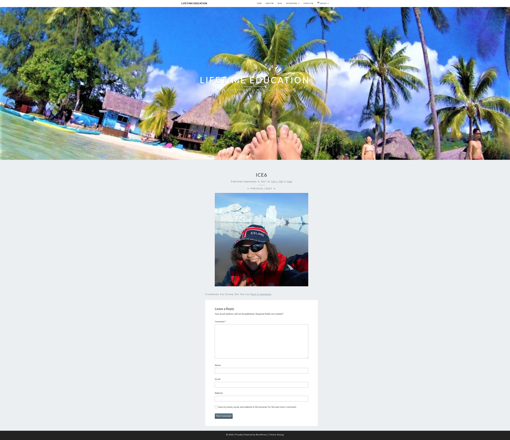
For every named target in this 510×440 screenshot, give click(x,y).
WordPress (261, 434)
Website (219, 393)
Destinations (291, 3)
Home (259, 3)
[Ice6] (261, 240)
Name (218, 365)
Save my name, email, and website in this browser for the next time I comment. (257, 406)
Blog (280, 3)
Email (217, 379)
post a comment (260, 294)
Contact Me (308, 3)
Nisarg (280, 434)
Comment (220, 321)
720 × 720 (277, 181)
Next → (271, 188)
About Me (270, 3)
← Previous (255, 188)
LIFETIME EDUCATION (194, 3)
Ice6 (289, 181)
